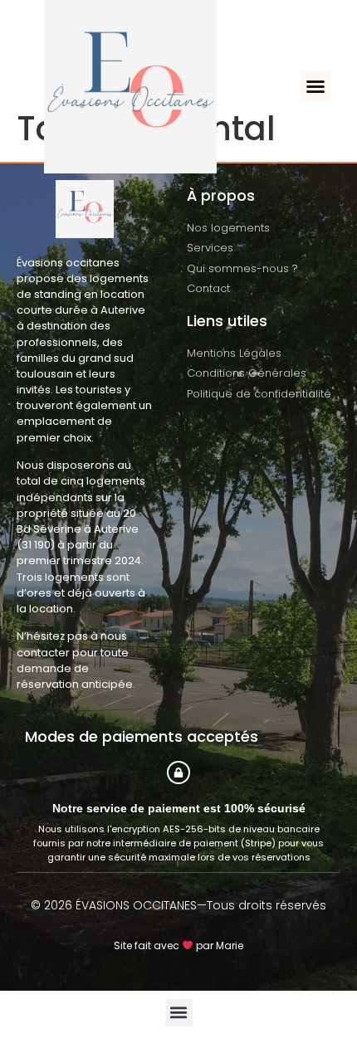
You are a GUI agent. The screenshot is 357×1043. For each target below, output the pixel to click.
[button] (315, 86)
